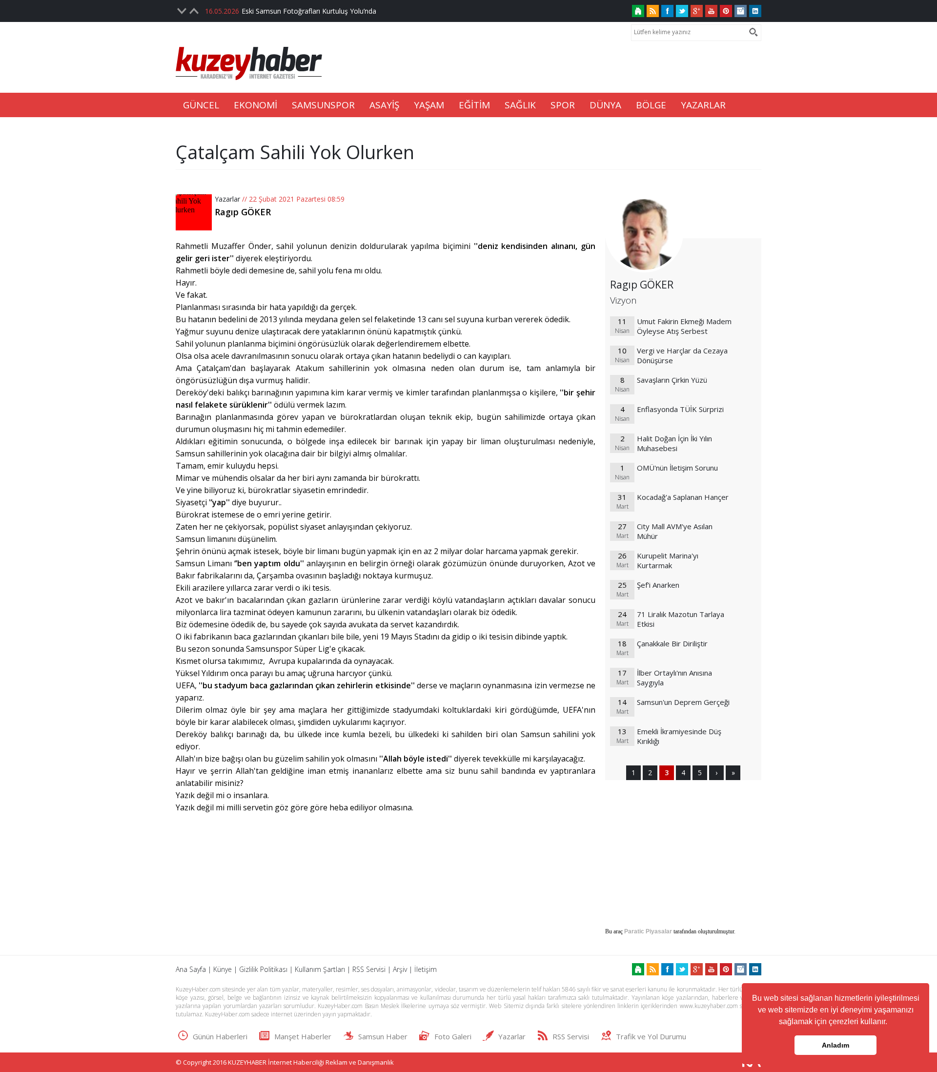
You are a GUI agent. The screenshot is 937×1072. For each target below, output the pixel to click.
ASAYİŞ (384, 105)
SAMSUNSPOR (323, 105)
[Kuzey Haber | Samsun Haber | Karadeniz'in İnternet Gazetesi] (638, 11)
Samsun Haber (382, 1036)
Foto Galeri (452, 1036)
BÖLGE (651, 105)
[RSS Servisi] (653, 11)
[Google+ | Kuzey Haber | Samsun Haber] (697, 11)
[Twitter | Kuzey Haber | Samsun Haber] (682, 11)
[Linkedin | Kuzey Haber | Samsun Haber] (755, 11)
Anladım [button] (835, 1045)
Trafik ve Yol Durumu (651, 1036)
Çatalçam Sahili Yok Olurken (295, 152)
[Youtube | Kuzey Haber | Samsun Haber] (711, 11)
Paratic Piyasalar (648, 931)
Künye (222, 969)
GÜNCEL (201, 105)
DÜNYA (605, 105)
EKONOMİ (255, 105)
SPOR (562, 105)
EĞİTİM (474, 105)
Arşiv (400, 969)
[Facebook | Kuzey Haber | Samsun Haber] (667, 11)
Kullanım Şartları (320, 969)
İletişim (425, 969)
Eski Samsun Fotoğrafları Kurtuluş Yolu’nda (309, 11)
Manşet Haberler (302, 1036)
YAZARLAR (703, 105)
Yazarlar (227, 199)
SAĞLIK (520, 105)
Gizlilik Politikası (263, 969)
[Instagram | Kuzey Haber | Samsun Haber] (740, 11)
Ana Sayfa (191, 969)
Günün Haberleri (220, 1036)
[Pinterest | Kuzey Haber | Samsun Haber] (726, 11)
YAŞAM (429, 105)
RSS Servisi (369, 969)
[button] (890, 1022)
